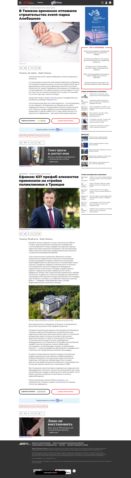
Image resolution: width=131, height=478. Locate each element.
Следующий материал (50, 472)
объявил (61, 380)
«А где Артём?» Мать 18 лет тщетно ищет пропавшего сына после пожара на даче (99, 204)
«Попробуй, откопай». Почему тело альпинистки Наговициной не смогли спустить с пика (100, 121)
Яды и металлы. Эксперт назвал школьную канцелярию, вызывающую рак (98, 114)
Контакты (62, 445)
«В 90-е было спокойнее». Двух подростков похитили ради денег (99, 94)
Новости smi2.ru (25, 166)
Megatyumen (52, 100)
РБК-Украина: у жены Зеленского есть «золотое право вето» (99, 163)
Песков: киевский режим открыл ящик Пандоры (99, 144)
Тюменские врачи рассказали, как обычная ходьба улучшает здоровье (96, 83)
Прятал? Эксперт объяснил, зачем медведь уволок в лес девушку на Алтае (99, 185)
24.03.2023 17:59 (23, 8)
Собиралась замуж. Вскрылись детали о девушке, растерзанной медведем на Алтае (99, 102)
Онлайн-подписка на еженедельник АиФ (44, 445)
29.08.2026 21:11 (23, 174)
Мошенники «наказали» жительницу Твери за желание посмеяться (100, 156)
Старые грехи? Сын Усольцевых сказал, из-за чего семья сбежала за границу (100, 191)
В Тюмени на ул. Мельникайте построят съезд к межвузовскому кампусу (96, 68)
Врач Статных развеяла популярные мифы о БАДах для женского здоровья (96, 75)
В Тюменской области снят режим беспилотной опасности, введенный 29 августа (97, 60)
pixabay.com (22, 63)
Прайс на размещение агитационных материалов (68, 443)
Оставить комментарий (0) (65, 120)
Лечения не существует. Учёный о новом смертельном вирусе (99, 126)
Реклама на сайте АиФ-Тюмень (41, 443)
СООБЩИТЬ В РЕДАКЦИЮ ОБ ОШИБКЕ (77, 445)
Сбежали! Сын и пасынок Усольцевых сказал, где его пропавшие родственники (100, 210)
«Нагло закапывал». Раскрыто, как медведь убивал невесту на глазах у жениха (100, 108)
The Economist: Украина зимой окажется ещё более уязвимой (98, 137)
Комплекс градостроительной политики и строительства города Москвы (53, 229)
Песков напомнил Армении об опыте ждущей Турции (100, 150)
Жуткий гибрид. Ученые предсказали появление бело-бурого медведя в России (100, 197)
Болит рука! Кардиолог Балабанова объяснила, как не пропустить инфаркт (96, 52)
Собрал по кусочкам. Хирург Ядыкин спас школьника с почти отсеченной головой (100, 178)
